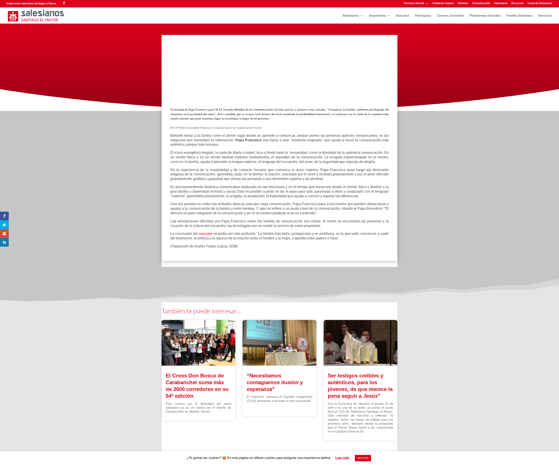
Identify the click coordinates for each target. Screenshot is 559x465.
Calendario (500, 3)
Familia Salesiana (520, 15)
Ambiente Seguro (443, 3)
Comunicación (481, 3)
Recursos (517, 3)
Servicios (545, 15)
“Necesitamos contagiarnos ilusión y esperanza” (275, 382)
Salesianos (351, 15)
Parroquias (423, 15)
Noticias (463, 3)
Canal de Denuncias (540, 3)
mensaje (205, 233)
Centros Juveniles (450, 15)
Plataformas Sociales (485, 15)
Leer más (342, 458)
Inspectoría (377, 15)
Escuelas (402, 15)
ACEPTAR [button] (362, 458)
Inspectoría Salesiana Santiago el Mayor (31, 3)
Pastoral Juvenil (414, 3)
